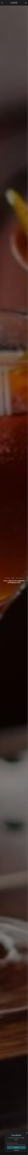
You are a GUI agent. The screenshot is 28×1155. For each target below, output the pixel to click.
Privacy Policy (16, 1150)
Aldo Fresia (7, 578)
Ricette (12, 578)
